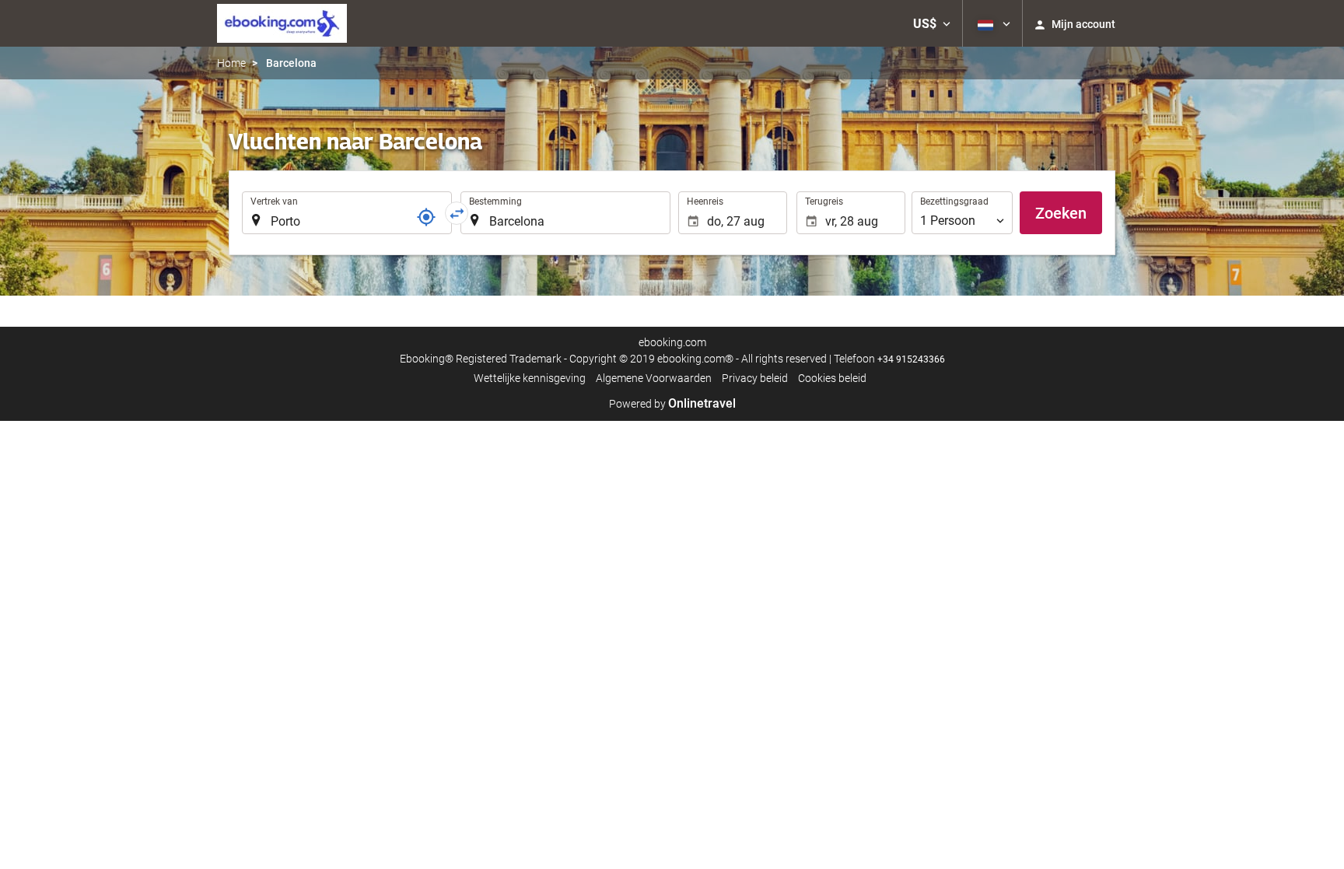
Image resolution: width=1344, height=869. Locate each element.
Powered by (672, 404)
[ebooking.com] (282, 23)
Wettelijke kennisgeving (530, 378)
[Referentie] (426, 217)
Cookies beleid (832, 378)
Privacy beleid (755, 378)
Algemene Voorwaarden (654, 378)
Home (231, 63)
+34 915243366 (911, 359)
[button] (931, 23)
